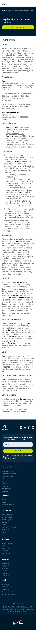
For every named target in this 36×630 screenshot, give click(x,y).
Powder (4, 502)
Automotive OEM (7, 471)
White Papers (6, 548)
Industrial (5, 486)
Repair (4, 532)
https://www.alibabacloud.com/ (19, 147)
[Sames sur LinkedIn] (20, 427)
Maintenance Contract (9, 527)
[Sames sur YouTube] (24, 427)
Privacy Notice (6, 587)
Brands (4, 571)
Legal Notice (6, 584)
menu (30, 3)
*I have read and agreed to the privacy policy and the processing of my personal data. (19, 456)
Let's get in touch (17, 27)
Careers (4, 573)
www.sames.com (25, 104)
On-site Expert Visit (8, 520)
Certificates (5, 551)
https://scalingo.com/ (15, 133)
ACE (3, 481)
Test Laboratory (7, 517)
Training (4, 522)
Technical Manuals (8, 543)
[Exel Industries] (18, 622)
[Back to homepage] (4, 3)
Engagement (6, 566)
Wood (3, 478)
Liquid (4, 499)
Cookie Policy (6, 589)
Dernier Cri (6, 115)
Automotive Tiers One (9, 474)
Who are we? (6, 563)
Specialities (5, 491)
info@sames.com (9, 104)
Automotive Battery (8, 476)
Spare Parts (5, 530)
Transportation (7, 489)
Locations (5, 568)
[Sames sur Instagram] (32, 427)
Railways (4, 484)
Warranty (5, 525)
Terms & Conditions (8, 594)
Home (4, 11)
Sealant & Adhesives (8, 505)
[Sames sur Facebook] (28, 427)
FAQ (3, 535)
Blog (3, 546)
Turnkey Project (7, 515)
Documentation (7, 553)
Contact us (5, 576)
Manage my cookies (8, 592)
